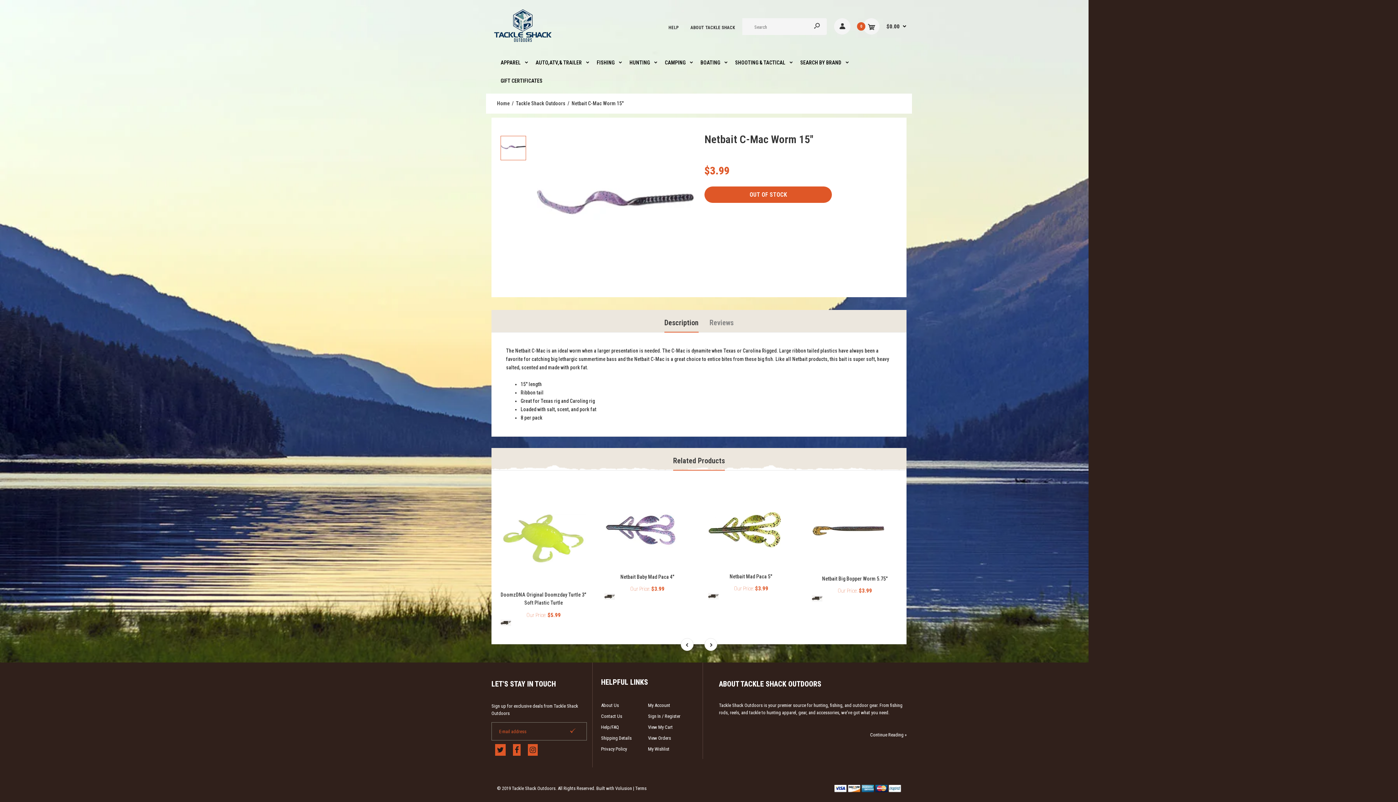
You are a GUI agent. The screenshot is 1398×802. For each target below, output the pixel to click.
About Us (610, 705)
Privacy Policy (614, 749)
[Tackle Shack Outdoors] (523, 44)
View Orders (659, 738)
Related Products (699, 460)
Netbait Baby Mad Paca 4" (647, 577)
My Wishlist (659, 749)
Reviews (722, 322)
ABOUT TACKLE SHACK (713, 27)
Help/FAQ (610, 727)
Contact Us (611, 716)
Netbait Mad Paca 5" (751, 576)
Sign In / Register (664, 716)
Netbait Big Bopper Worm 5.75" (855, 579)
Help (673, 27)
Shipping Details (616, 738)
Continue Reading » (888, 735)
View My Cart (660, 727)
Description (681, 322)
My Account (659, 705)
